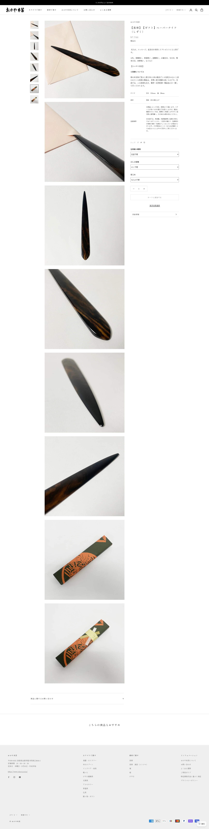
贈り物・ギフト (89, 796)
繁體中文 (180, 10)
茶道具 (85, 788)
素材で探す (51, 10)
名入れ (133, 174)
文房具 (85, 780)
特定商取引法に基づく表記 (191, 776)
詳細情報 (135, 214)
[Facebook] (138, 142)
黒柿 (131, 760)
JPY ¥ (168, 10)
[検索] (196, 10)
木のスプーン (88, 764)
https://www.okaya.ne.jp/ (18, 771)
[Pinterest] (144, 142)
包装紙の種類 (136, 149)
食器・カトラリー (90, 760)
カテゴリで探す (35, 10)
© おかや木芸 (15, 821)
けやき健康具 (88, 776)
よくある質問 (105, 10)
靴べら (85, 772)
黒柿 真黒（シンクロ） (138, 764)
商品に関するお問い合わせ (42, 698)
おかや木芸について (70, 10)
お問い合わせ (89, 10)
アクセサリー (88, 784)
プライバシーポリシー (189, 780)
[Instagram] (14, 777)
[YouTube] (20, 777)
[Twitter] (141, 142)
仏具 (84, 792)
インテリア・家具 (90, 768)
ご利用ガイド (186, 772)
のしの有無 (135, 162)
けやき (131, 776)
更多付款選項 (155, 205)
